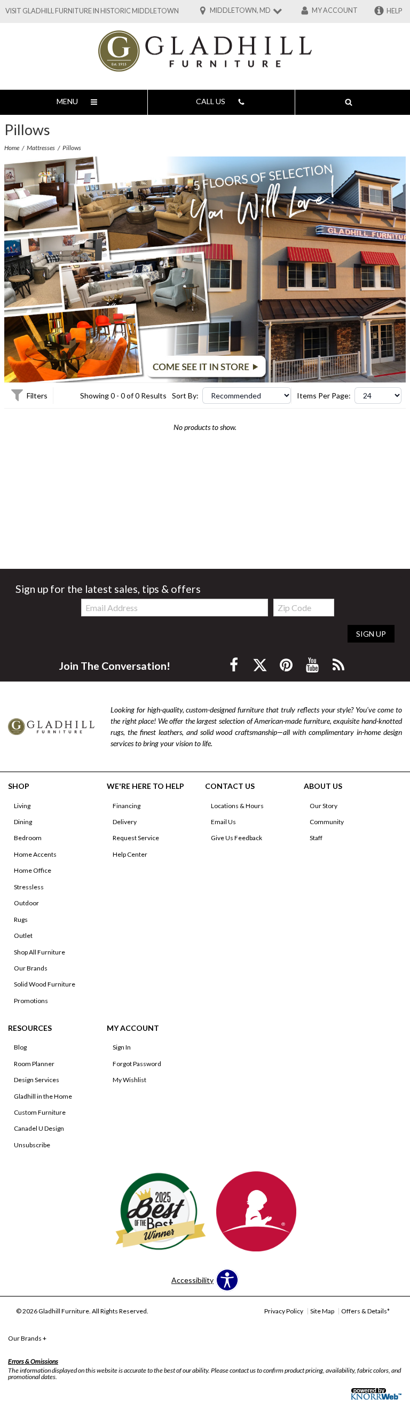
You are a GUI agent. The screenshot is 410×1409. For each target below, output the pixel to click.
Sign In (122, 1047)
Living (22, 806)
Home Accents (35, 854)
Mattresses (41, 148)
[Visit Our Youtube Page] (313, 664)
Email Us (223, 822)
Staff (316, 838)
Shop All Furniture (39, 952)
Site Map (322, 1311)
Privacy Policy (283, 1311)
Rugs (21, 919)
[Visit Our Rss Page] (338, 664)
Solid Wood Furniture (44, 984)
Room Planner (34, 1064)
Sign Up (371, 633)
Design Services (36, 1080)
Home (11, 148)
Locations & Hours (237, 806)
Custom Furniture (40, 1112)
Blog (20, 1047)
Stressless (29, 887)
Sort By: (185, 396)
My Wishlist (129, 1080)
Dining (23, 822)
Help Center (130, 854)
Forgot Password (137, 1064)
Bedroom (28, 838)
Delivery (125, 822)
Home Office (32, 870)
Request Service (136, 838)
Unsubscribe (32, 1145)
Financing (126, 806)
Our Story (323, 806)
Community (327, 822)
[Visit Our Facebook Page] (234, 664)
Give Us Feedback (236, 838)
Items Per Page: (324, 396)
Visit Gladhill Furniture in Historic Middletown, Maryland (112, 11)
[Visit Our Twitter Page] (260, 664)
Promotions (31, 1001)
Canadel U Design (39, 1128)
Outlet (23, 935)
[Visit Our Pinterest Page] (287, 664)
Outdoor (26, 903)
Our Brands (31, 968)
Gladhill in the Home (43, 1096)
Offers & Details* (365, 1311)
